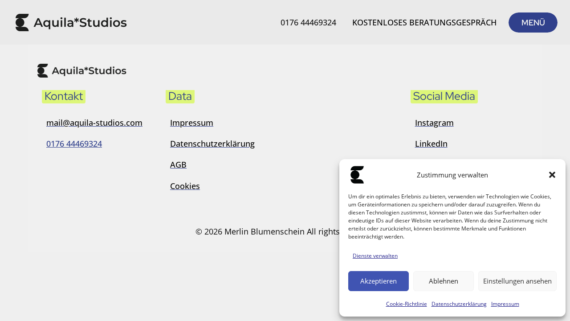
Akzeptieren (378, 280)
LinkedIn (431, 143)
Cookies (185, 186)
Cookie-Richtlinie (406, 304)
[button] (552, 174)
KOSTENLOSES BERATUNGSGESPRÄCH (424, 22)
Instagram (434, 122)
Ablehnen (443, 280)
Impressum (505, 304)
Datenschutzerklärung (459, 304)
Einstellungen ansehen (517, 280)
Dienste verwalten (375, 255)
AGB (178, 164)
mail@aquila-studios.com (94, 122)
